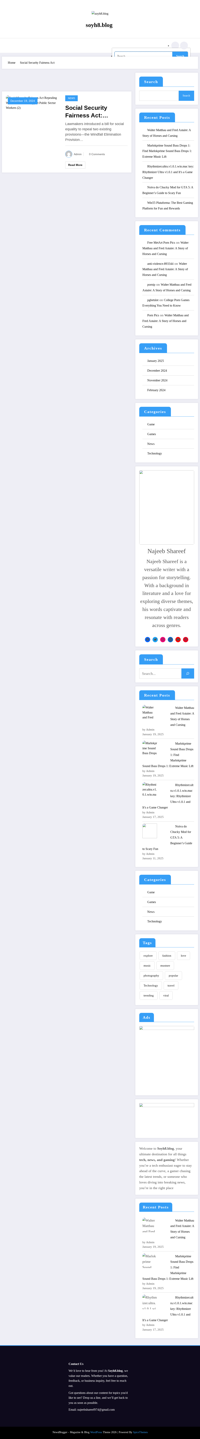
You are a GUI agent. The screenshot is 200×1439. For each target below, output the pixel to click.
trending (149, 995)
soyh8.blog (99, 25)
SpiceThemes (140, 1432)
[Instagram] (162, 639)
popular (173, 975)
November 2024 (157, 380)
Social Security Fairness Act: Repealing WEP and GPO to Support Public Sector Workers (92, 112)
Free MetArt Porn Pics (161, 242)
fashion (166, 955)
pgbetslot (152, 300)
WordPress (96, 1432)
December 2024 (157, 370)
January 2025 (155, 360)
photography (151, 975)
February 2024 (156, 390)
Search (151, 82)
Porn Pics (153, 315)
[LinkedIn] (170, 639)
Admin (78, 154)
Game (151, 424)
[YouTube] (178, 639)
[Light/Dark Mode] (184, 45)
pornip (151, 284)
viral (166, 995)
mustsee (165, 965)
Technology (154, 453)
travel (171, 985)
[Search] (175, 45)
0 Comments (97, 154)
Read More (75, 164)
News (71, 98)
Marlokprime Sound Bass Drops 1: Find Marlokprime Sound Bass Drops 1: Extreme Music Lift (167, 151)
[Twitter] (155, 639)
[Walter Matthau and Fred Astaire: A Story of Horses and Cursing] (149, 712)
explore (148, 955)
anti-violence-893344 (160, 263)
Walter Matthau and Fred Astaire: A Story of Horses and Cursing (165, 248)
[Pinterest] (185, 639)
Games (151, 434)
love (183, 955)
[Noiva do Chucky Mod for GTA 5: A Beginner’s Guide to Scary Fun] (149, 831)
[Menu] (19, 45)
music (147, 965)
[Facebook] (147, 639)
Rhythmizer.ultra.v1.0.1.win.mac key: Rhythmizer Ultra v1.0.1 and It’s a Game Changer (168, 172)
